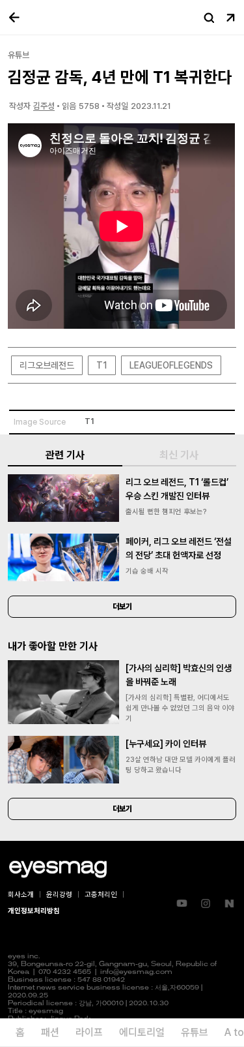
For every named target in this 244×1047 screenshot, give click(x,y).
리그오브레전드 (47, 365)
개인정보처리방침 (34, 911)
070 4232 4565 (64, 972)
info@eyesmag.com (136, 972)
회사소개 (21, 894)
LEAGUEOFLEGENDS (171, 365)
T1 (101, 365)
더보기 (122, 606)
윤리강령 (59, 894)
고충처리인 (101, 894)
